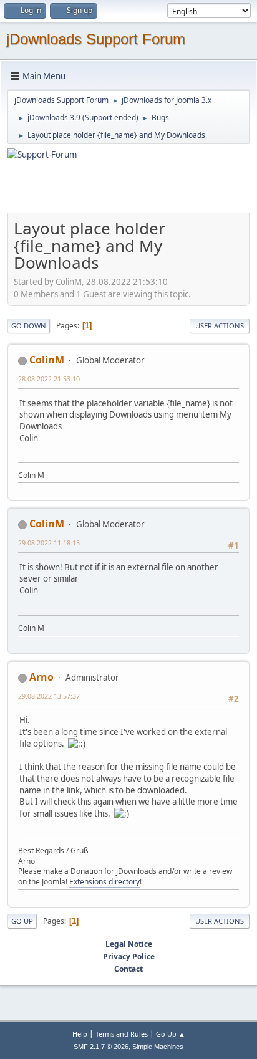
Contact (128, 969)
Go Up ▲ (170, 1033)
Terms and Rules (121, 1033)
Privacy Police (129, 956)
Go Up (22, 921)
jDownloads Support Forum (95, 39)
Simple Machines (157, 1046)
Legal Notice (128, 944)
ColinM (46, 360)
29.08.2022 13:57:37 (49, 696)
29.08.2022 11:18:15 (49, 542)
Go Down (28, 325)
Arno (41, 677)
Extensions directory (104, 881)
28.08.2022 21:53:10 (49, 378)
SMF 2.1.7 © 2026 (101, 1046)
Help (79, 1033)
